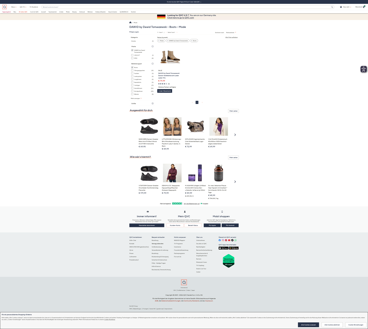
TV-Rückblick (34, 7)
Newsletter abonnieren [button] (147, 225)
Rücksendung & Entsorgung (160, 256)
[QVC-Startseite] (130, 23)
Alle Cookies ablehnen (332, 325)
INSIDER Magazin (179, 240)
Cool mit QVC (34, 12)
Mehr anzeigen (135, 98)
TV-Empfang (200, 265)
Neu (15, 12)
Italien (188, 290)
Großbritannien (181, 290)
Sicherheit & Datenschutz (159, 260)
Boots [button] (194, 40)
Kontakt (131, 243)
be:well (43, 12)
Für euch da (177, 256)
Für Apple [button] (212, 225)
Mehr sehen (233, 111)
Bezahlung (155, 253)
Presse (131, 253)
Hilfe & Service (156, 266)
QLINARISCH (124, 12)
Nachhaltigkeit (200, 247)
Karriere (198, 259)
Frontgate (145, 308)
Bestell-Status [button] (193, 225)
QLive (131, 250)
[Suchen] (332, 7)
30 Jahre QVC (23, 12)
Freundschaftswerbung (181, 250)
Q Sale (61, 12)
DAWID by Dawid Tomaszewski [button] (178, 40)
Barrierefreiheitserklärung (204, 250)
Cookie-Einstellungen (355, 325)
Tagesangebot (6, 12)
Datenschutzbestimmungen (171, 301)
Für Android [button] (230, 225)
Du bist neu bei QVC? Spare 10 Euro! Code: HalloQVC (183, 2)
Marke (133, 46)
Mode (68, 12)
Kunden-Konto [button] (175, 225)
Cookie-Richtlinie (109, 319)
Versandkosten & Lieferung (160, 250)
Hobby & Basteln (100, 12)
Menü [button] (13, 7)
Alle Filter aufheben (231, 37)
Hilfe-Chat (132, 240)
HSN (130, 308)
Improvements (168, 308)
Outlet (198, 272)
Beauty (74, 12)
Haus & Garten (112, 12)
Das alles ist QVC (201, 243)
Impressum (209, 301)
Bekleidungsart (136, 64)
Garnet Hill (152, 308)
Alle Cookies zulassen (308, 325)
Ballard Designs (137, 308)
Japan (193, 290)
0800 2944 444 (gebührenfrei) (139, 247)
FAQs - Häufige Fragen (159, 263)
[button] (343, 7)
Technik (133, 12)
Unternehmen (200, 240)
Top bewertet (52, 12)
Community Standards (191, 301)
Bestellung (155, 240)
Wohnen (90, 12)
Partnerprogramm (179, 253)
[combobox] (185, 7)
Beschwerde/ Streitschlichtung (161, 269)
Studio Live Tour (201, 268)
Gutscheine (177, 247)
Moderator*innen (201, 262)
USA (174, 290)
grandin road (160, 308)
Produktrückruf (134, 260)
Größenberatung (157, 247)
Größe (133, 103)
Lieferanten (132, 256)
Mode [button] (162, 40)
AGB (156, 301)
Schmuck (82, 12)
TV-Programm (178, 243)
